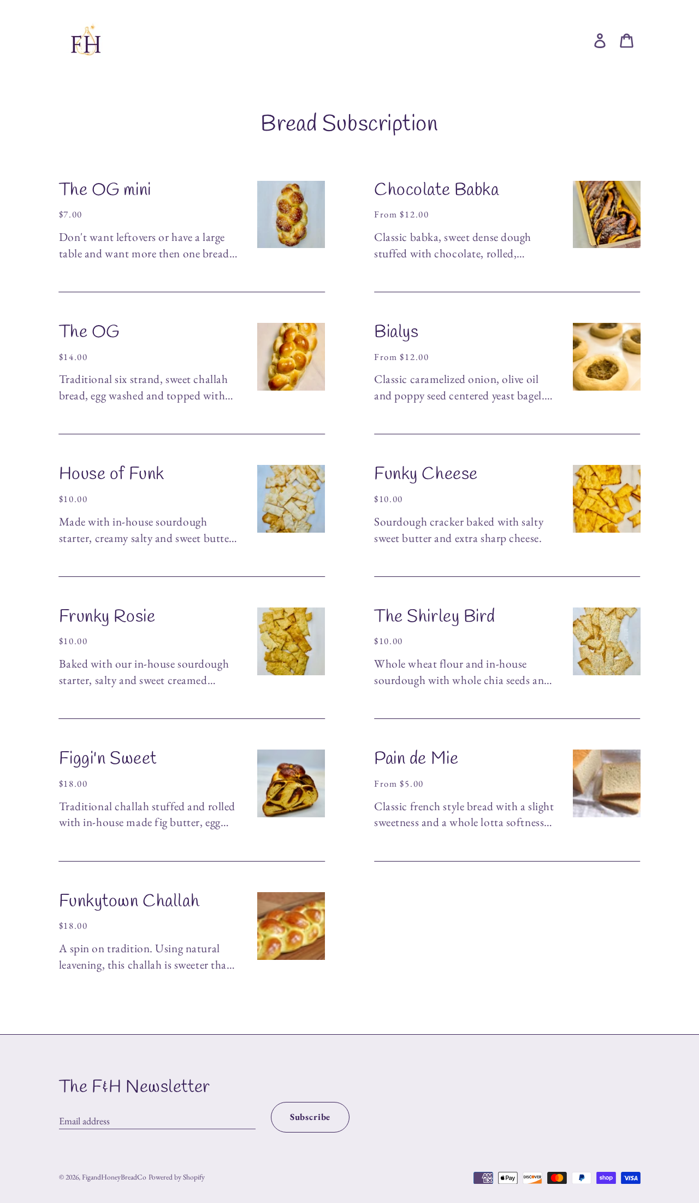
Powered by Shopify (177, 1177)
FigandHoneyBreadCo (114, 1177)
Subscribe (310, 1117)
